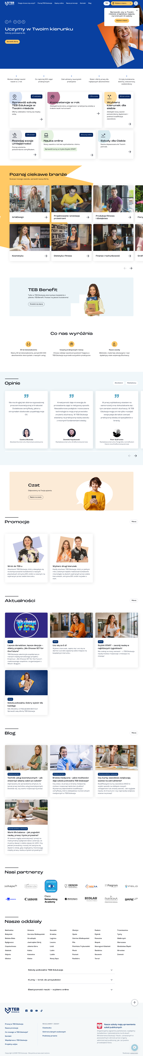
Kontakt (83, 3)
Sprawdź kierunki (13, 46)
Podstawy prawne (50, 1036)
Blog (89, 3)
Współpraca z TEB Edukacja (16, 1040)
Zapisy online (59, 3)
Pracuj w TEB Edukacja (14, 1024)
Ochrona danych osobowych (54, 1032)
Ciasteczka (47, 1028)
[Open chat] (134, 1047)
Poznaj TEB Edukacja (45, 3)
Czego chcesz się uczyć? (26, 3)
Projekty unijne (11, 1044)
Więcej (134, 521)
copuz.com (134, 1053)
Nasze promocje (72, 3)
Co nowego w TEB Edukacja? (16, 1032)
